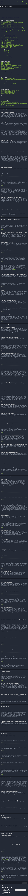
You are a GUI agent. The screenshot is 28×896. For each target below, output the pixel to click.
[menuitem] (3, 2)
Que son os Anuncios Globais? (5, 54)
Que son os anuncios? (4, 55)
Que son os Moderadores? (5, 63)
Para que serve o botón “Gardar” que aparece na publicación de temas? (12, 45)
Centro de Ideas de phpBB (10, 848)
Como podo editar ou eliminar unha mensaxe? (8, 36)
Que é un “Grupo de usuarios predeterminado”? (8, 68)
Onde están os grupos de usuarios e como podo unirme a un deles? (11, 65)
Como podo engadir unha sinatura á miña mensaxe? (9, 37)
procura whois (5, 859)
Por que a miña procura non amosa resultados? (8, 83)
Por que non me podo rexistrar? (6, 12)
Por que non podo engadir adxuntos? (6, 42)
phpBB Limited (11, 837)
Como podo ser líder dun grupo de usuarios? (8, 66)
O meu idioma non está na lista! (6, 26)
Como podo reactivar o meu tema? (6, 47)
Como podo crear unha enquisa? (6, 38)
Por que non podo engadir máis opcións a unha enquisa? (10, 39)
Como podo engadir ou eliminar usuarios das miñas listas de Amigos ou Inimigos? (13, 79)
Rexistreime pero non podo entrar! (6, 13)
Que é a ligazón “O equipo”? (5, 69)
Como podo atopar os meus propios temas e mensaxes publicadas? (11, 86)
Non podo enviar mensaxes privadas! (7, 72)
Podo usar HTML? (3, 51)
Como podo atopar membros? (5, 85)
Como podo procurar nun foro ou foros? (7, 82)
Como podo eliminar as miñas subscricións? (8, 93)
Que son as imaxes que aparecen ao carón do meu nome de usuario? (12, 27)
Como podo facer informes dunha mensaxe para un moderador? (11, 44)
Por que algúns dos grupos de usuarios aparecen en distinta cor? (11, 67)
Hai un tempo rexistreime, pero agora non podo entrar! (9, 15)
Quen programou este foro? (5, 101)
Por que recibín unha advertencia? (6, 43)
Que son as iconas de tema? (5, 58)
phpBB (14, 269)
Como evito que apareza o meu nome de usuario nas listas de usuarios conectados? (12, 23)
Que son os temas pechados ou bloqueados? (8, 57)
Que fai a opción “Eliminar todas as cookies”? (8, 18)
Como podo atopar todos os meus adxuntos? (8, 97)
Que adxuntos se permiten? (5, 96)
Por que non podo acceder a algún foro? (7, 41)
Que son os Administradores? (5, 62)
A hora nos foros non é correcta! (6, 24)
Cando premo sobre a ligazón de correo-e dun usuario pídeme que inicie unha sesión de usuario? (13, 31)
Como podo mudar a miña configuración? (7, 21)
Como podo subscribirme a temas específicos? (8, 91)
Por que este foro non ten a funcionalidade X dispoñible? (9, 102)
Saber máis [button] (4, 893)
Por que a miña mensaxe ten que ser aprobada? (8, 46)
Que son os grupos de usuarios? (6, 64)
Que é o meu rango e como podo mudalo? (7, 29)
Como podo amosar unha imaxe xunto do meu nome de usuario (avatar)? (12, 28)
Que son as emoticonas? (5, 52)
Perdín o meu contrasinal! (5, 16)
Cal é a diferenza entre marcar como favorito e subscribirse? (10, 90)
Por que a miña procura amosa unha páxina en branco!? (9, 84)
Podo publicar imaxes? (4, 53)
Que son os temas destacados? (6, 56)
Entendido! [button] (20, 890)
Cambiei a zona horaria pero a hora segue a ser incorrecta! (10, 25)
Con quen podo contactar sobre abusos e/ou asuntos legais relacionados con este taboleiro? (14, 104)
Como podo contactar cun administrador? (7, 105)
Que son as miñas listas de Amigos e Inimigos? (8, 78)
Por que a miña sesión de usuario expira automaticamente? (10, 17)
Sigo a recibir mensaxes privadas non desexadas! (8, 73)
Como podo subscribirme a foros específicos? (8, 92)
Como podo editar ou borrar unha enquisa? (7, 40)
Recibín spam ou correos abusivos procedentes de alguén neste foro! (12, 74)
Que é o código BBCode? (5, 50)
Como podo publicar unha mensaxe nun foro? (8, 35)
